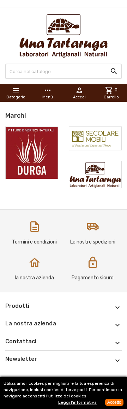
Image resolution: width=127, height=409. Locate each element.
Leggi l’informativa (77, 402)
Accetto (114, 402)
